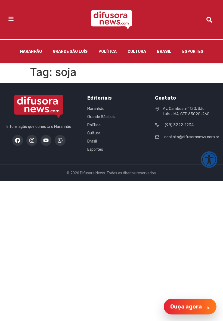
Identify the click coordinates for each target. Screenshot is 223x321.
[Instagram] (31, 140)
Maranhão (31, 51)
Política (107, 51)
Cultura (137, 51)
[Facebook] (17, 140)
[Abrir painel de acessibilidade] (209, 159)
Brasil (164, 51)
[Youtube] (46, 140)
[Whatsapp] (60, 140)
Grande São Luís (70, 51)
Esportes (192, 51)
